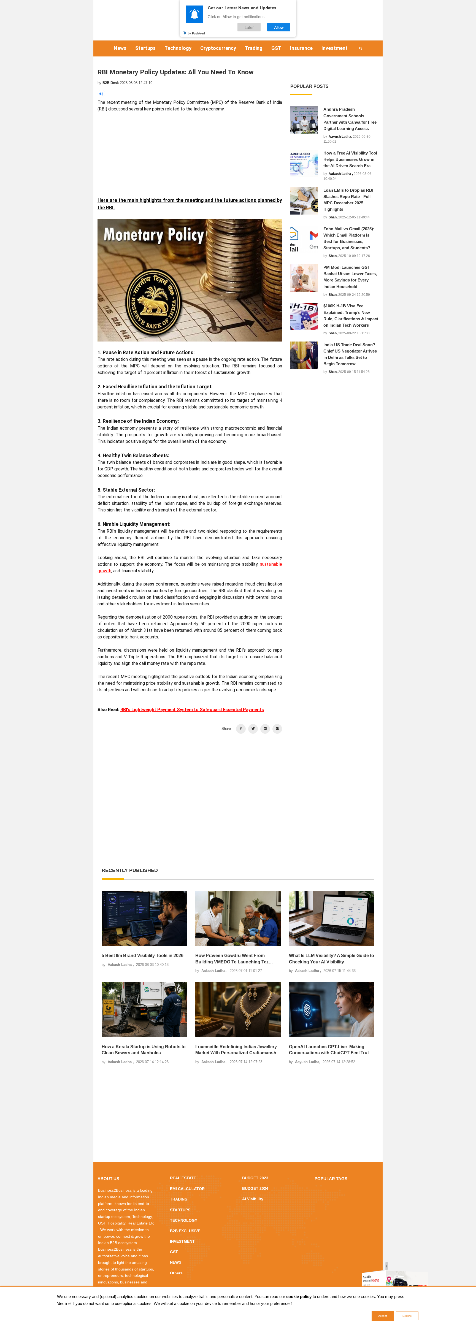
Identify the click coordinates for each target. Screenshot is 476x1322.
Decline (407, 1315)
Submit (220, 694)
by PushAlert (196, 33)
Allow (279, 27)
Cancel (255, 694)
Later (249, 27)
